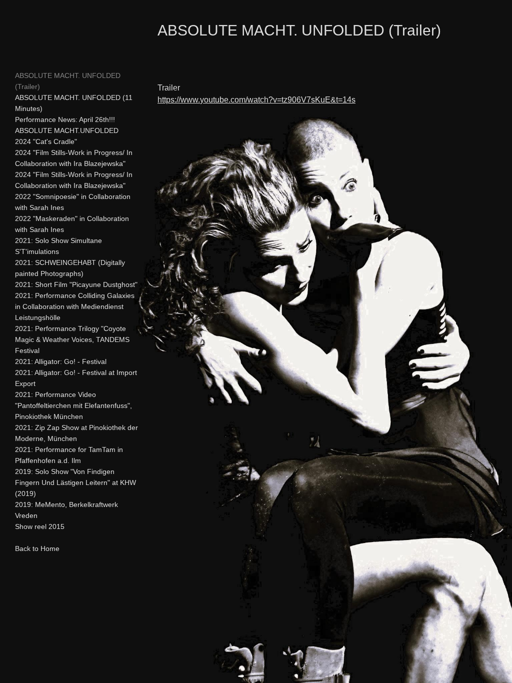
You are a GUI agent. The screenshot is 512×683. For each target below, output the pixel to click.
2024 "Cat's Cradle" (46, 142)
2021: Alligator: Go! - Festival (60, 362)
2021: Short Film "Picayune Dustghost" (76, 284)
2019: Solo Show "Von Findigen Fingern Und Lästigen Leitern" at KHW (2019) (75, 483)
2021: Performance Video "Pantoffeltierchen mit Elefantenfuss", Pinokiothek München (73, 405)
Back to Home (37, 548)
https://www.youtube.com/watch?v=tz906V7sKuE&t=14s (257, 100)
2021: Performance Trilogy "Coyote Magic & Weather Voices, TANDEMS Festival (72, 339)
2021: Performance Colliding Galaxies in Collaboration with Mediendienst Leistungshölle (74, 307)
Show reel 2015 (39, 526)
